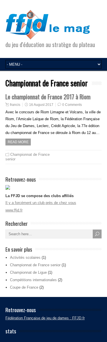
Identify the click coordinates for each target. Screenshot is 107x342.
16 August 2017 (41, 105)
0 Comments (72, 105)
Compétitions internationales (33, 280)
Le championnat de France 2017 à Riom (47, 96)
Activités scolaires (25, 257)
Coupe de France (24, 287)
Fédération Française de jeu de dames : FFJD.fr (45, 318)
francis (15, 105)
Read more (18, 142)
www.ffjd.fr (14, 210)
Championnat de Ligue (28, 272)
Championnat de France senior (35, 265)
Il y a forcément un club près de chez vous (40, 203)
